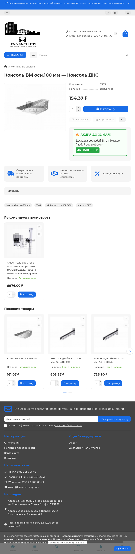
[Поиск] (127, 55)
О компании (12, 442)
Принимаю (122, 548)
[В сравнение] (39, 234)
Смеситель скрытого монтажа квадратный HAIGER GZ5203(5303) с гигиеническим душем (22, 268)
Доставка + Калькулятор (84, 447)
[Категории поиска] (33, 55)
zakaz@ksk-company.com (23, 487)
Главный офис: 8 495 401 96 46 (90, 35)
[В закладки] (39, 227)
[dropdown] (7, 13)
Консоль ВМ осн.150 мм (22, 358)
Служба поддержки (85, 436)
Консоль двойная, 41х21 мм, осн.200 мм (65, 360)
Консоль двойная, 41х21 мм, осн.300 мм (109, 360)
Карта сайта (11, 452)
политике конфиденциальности (67, 542)
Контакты (10, 458)
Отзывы (13, 191)
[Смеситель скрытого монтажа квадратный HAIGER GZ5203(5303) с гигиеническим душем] (24, 240)
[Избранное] (108, 13)
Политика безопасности (19, 447)
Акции (73, 442)
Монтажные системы (23, 66)
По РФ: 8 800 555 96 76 (85, 31)
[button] (5, 351)
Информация (15, 436)
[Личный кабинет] (128, 13)
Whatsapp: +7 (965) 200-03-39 (26, 482)
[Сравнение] (115, 13)
